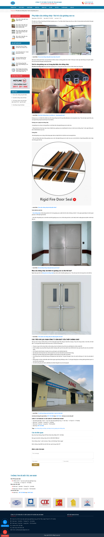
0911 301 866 (89, 4)
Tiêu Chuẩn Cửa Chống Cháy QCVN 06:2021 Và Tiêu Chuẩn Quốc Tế (22, 70)
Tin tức (57, 7)
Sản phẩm (29, 7)
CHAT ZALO (59, 416)
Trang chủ (13, 7)
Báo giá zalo (5, 525)
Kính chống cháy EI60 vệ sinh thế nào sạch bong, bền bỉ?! (46, 444)
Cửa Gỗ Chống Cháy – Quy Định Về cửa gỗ (21, 58)
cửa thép (44, 428)
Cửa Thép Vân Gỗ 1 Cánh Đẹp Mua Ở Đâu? (22, 52)
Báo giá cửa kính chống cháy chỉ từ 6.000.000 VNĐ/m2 (45, 438)
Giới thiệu (21, 7)
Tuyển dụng (64, 7)
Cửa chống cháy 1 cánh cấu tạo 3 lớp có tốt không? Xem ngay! (47, 441)
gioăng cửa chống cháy (59, 428)
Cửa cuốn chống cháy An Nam (20, 94)
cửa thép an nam (50, 428)
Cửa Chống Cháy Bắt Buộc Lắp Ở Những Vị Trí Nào (22, 64)
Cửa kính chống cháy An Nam (19, 97)
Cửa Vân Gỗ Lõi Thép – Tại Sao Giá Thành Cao (21, 47)
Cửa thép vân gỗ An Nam (18, 105)
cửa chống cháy (38, 428)
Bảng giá (44, 7)
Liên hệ (72, 7)
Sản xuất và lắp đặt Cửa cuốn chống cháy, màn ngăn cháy (21, 32)
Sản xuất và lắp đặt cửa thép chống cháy (21, 37)
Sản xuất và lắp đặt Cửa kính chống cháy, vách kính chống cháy (21, 26)
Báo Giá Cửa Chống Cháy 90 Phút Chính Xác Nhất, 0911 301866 (48, 435)
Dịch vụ (37, 7)
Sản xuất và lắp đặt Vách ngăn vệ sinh (22, 20)
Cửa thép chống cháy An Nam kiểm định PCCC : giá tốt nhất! (19, 101)
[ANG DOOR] (13, 2)
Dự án (50, 7)
